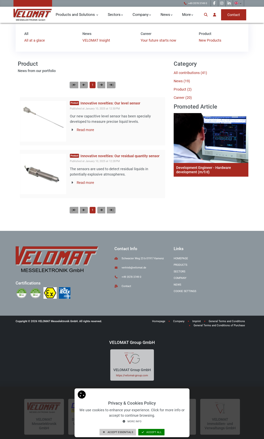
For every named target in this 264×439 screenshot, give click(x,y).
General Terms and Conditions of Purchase (219, 325)
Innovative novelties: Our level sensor (110, 103)
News (182, 81)
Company (141, 14)
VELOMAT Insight (96, 40)
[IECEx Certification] (65, 293)
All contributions (190, 73)
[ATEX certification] (51, 293)
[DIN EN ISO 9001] (22, 293)
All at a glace (34, 40)
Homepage (181, 258)
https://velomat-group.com (132, 375)
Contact (126, 286)
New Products (210, 40)
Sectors (114, 14)
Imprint (196, 321)
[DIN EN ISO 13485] (36, 293)
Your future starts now (158, 40)
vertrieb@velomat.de (134, 267)
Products (180, 264)
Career (183, 97)
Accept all (154, 432)
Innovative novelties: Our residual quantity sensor (119, 156)
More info (134, 421)
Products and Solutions (76, 14)
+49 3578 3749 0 (197, 3)
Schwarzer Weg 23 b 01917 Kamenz (143, 258)
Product (183, 89)
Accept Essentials (120, 432)
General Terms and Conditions (227, 321)
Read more (85, 130)
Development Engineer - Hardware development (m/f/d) (203, 169)
